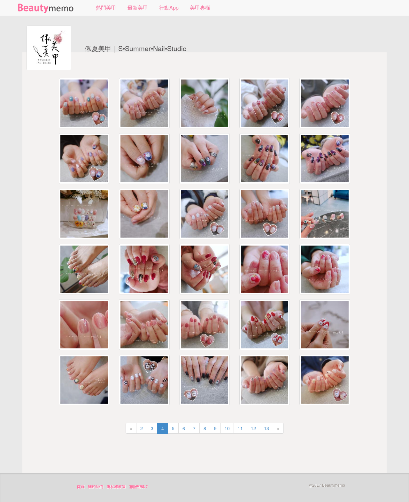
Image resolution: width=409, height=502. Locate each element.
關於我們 (95, 486)
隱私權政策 (116, 486)
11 (240, 428)
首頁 (80, 486)
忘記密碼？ (139, 486)
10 (227, 428)
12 (253, 428)
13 (266, 428)
